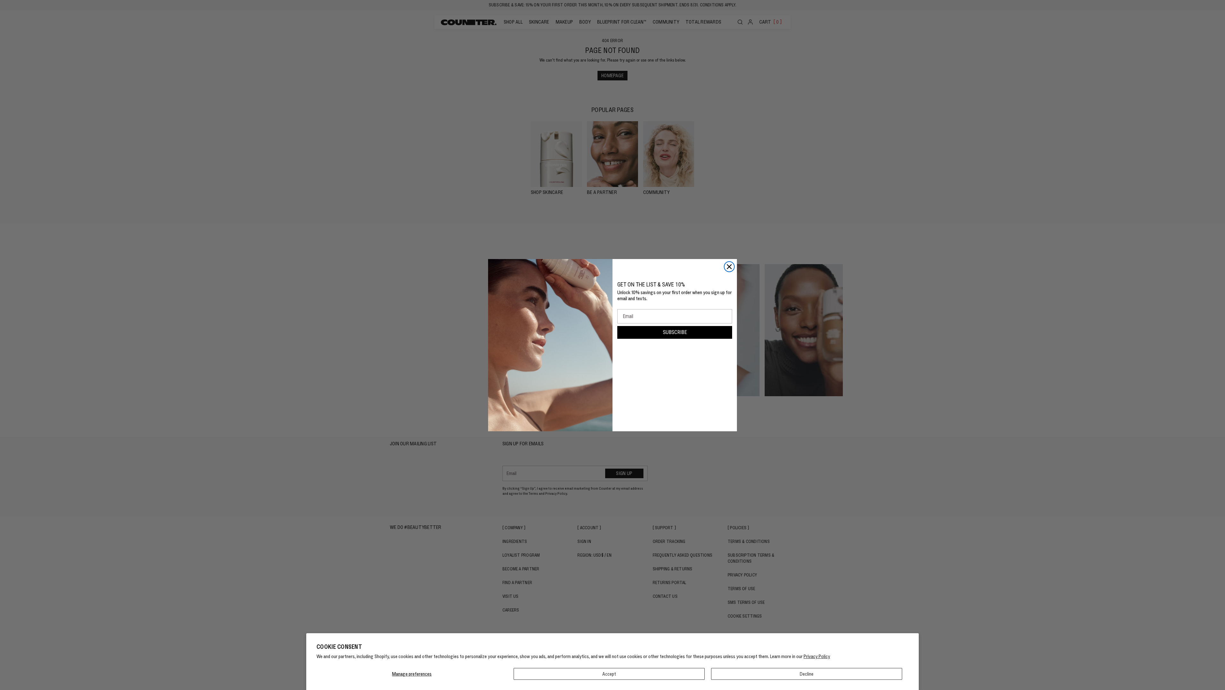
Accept (609, 674)
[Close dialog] (729, 267)
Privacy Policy (817, 656)
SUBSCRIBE (675, 332)
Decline (806, 674)
